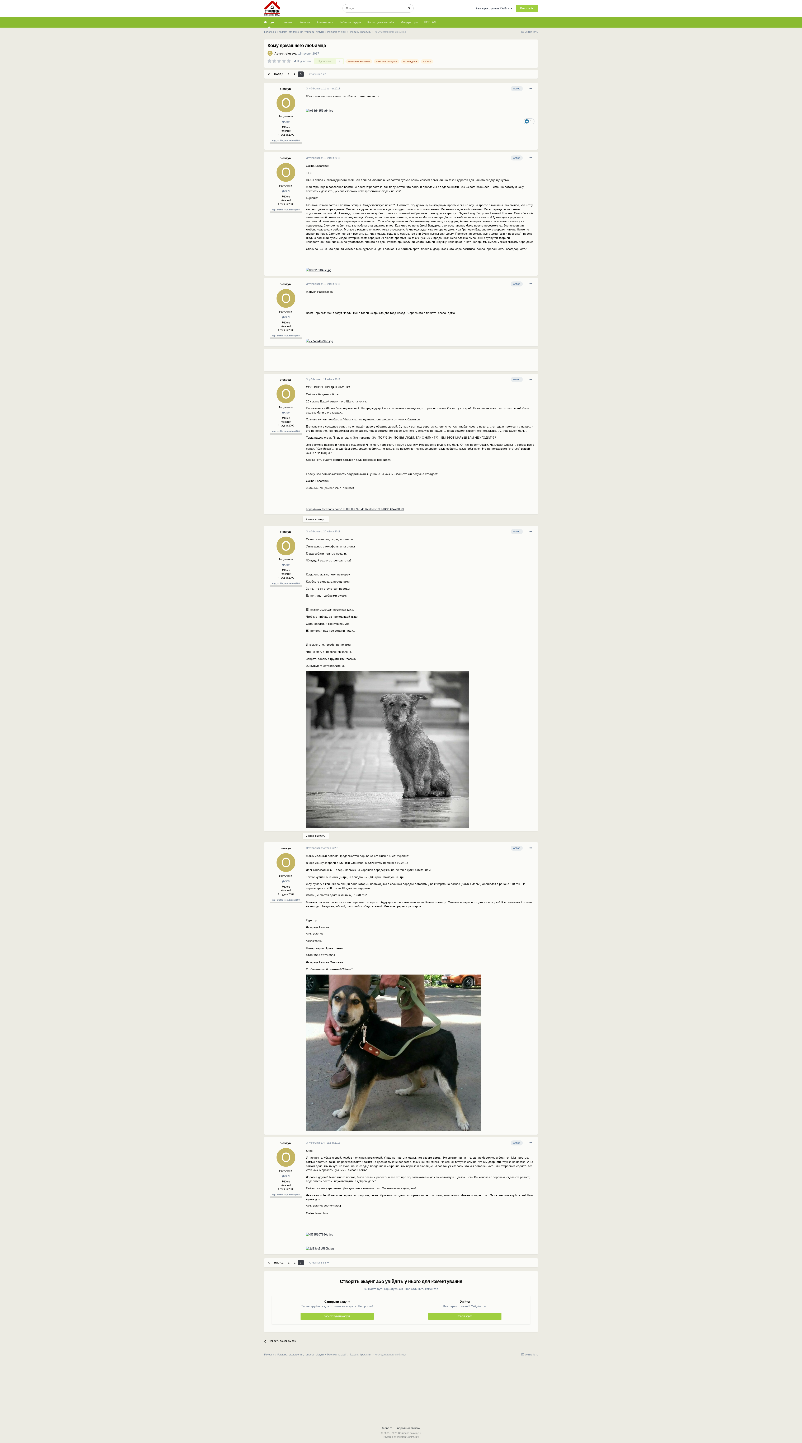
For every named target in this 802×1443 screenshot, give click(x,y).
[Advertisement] (382, 361)
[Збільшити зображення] (319, 110)
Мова (386, 1428)
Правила (286, 22)
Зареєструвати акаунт (337, 1316)
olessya (291, 53)
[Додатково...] (530, 88)
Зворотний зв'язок (408, 1428)
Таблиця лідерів (350, 22)
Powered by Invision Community (401, 1436)
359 (287, 121)
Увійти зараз (464, 1316)
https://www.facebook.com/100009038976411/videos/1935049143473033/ (355, 509)
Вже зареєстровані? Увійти (493, 8)
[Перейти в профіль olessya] (270, 53)
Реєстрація (526, 8)
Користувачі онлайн (380, 22)
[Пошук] (408, 8)
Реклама (304, 22)
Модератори (409, 22)
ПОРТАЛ (430, 22)
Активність (324, 22)
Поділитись (303, 61)
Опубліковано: (323, 88)
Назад (278, 74)
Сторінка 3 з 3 (318, 74)
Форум (269, 22)
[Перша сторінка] (269, 74)
